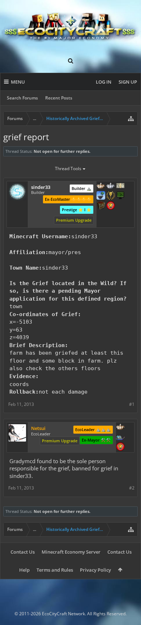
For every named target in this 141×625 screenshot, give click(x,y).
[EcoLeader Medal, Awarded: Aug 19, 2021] (120, 427)
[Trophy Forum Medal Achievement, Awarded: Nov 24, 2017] (120, 447)
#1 (131, 404)
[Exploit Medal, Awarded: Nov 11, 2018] (120, 196)
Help (24, 570)
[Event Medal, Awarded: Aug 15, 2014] (110, 196)
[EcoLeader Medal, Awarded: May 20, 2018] (101, 186)
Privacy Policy (95, 570)
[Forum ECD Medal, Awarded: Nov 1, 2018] (120, 186)
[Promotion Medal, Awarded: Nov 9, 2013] (101, 206)
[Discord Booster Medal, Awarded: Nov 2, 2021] (120, 438)
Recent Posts (58, 98)
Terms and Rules (55, 570)
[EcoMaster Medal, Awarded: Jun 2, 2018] (110, 186)
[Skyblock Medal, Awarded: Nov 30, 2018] (101, 196)
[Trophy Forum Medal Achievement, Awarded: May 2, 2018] (110, 206)
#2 (131, 488)
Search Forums (22, 98)
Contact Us (22, 552)
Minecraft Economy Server (71, 552)
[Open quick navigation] (130, 118)
